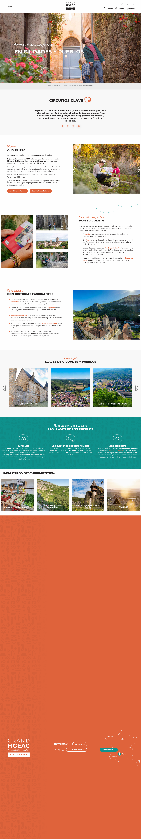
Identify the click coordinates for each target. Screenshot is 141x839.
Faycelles (51, 308)
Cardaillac (15, 302)
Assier (87, 234)
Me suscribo (80, 744)
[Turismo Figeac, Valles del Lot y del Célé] (70, 7)
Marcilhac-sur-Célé (49, 323)
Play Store (113, 450)
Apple (120, 450)
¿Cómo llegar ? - (108, 749)
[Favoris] (122, 4)
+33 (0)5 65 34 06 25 (77, 749)
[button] (127, 4)
